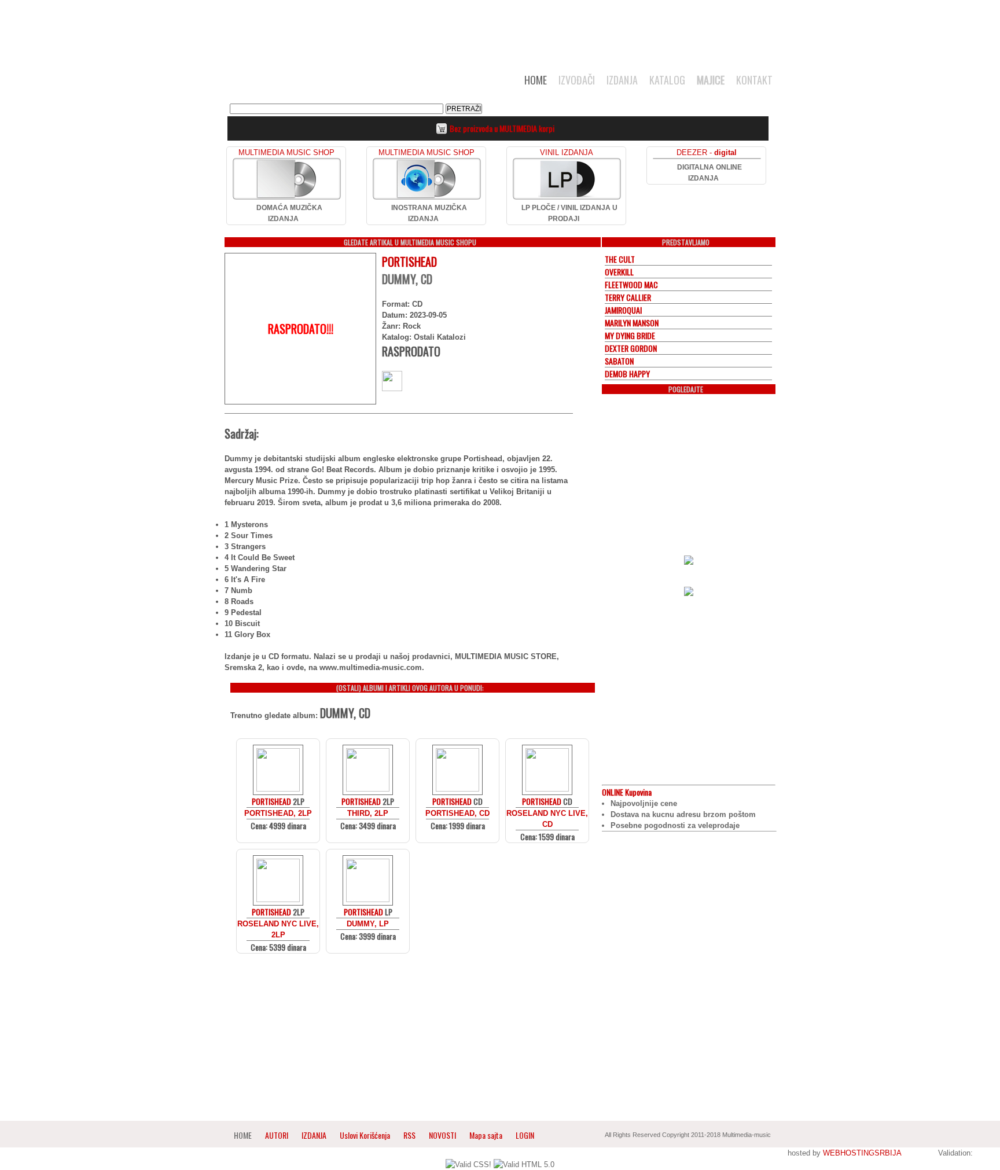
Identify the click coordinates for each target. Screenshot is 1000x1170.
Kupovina (627, 792)
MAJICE (711, 79)
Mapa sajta (485, 1135)
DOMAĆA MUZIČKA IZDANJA (289, 213)
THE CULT (620, 259)
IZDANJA (622, 79)
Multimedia (343, 83)
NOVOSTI (442, 1135)
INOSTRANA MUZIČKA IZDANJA (429, 213)
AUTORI (276, 1135)
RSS (409, 1135)
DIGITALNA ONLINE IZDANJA (709, 172)
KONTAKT (754, 79)
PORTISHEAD (409, 261)
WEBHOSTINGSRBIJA (862, 1153)
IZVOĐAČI (576, 79)
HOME (535, 79)
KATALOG (667, 79)
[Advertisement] (500, 30)
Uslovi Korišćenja (366, 1135)
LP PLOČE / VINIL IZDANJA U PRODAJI (569, 213)
